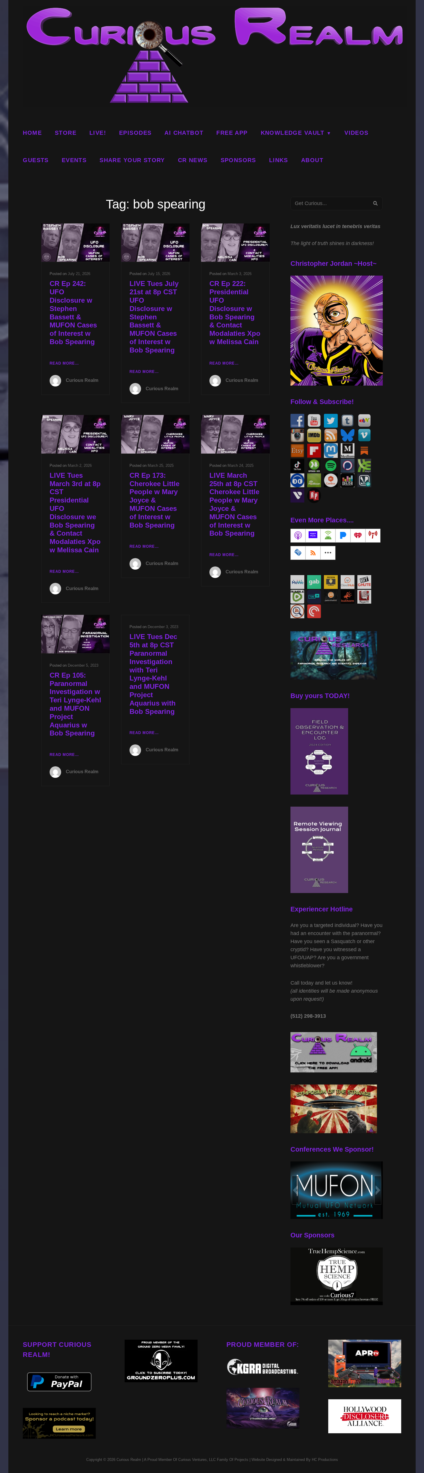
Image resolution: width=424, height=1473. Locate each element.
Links (278, 160)
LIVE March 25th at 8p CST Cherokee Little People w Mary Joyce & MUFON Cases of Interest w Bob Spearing (234, 504)
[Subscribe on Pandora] (342, 536)
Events (74, 160)
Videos (356, 133)
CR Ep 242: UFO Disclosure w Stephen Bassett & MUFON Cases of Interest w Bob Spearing (73, 313)
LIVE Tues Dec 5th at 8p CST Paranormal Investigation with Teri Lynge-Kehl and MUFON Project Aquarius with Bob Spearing (153, 674)
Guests (35, 160)
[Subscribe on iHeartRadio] (357, 536)
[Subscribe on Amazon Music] (312, 536)
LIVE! (97, 133)
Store (65, 133)
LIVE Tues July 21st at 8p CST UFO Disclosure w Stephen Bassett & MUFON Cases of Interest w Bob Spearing (154, 317)
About (312, 160)
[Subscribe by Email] (297, 553)
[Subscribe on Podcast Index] (372, 536)
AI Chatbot (183, 133)
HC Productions (325, 1459)
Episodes (135, 133)
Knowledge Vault (292, 133)
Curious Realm (82, 380)
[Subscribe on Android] (327, 536)
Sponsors (238, 160)
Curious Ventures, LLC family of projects (212, 1459)
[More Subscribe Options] (327, 553)
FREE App (231, 133)
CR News (193, 160)
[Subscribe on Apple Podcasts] (297, 536)
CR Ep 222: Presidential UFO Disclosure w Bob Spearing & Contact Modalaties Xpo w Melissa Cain (234, 313)
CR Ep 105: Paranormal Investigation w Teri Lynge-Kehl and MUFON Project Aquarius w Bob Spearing (75, 704)
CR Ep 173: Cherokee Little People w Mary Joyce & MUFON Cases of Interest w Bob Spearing (154, 500)
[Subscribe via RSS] (312, 553)
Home (32, 133)
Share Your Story (132, 160)
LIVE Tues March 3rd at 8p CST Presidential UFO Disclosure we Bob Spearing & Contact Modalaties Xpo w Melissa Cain (75, 512)
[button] (295, 1190)
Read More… (64, 364)
